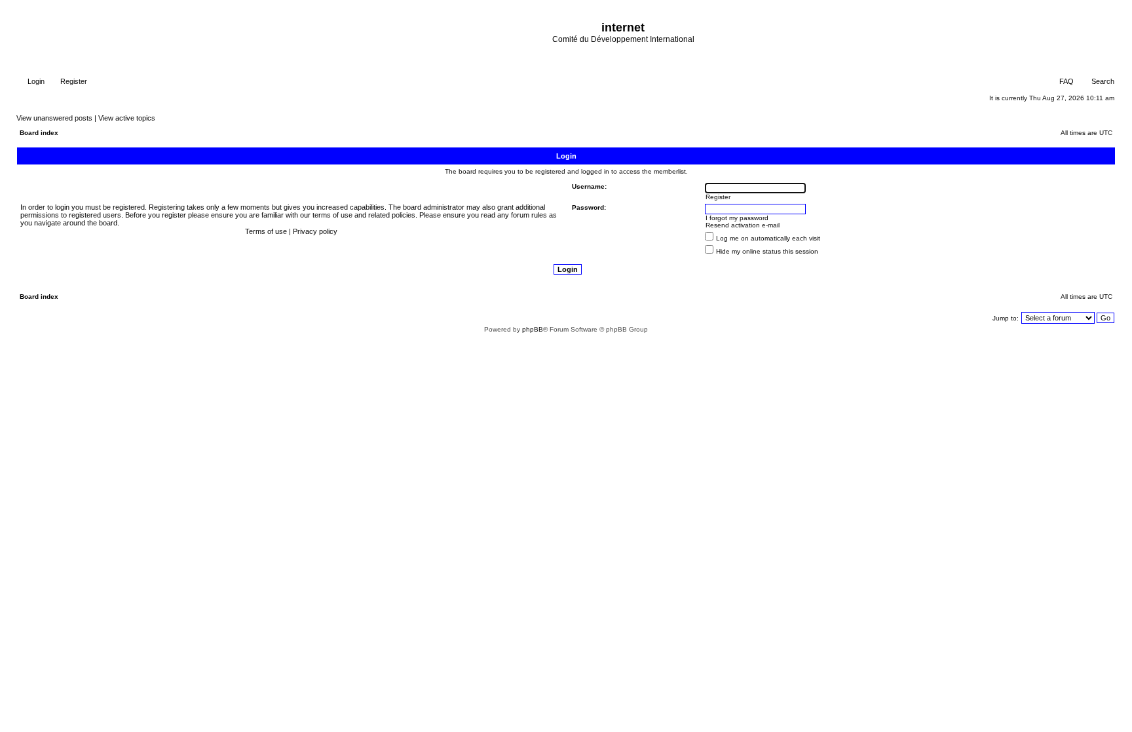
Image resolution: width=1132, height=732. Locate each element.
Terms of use (266, 231)
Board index (39, 132)
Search (1101, 81)
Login (35, 81)
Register (72, 81)
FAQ (1065, 81)
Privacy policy (315, 231)
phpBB (532, 329)
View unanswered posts (54, 118)
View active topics (126, 118)
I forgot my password (737, 218)
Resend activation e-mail (743, 225)
